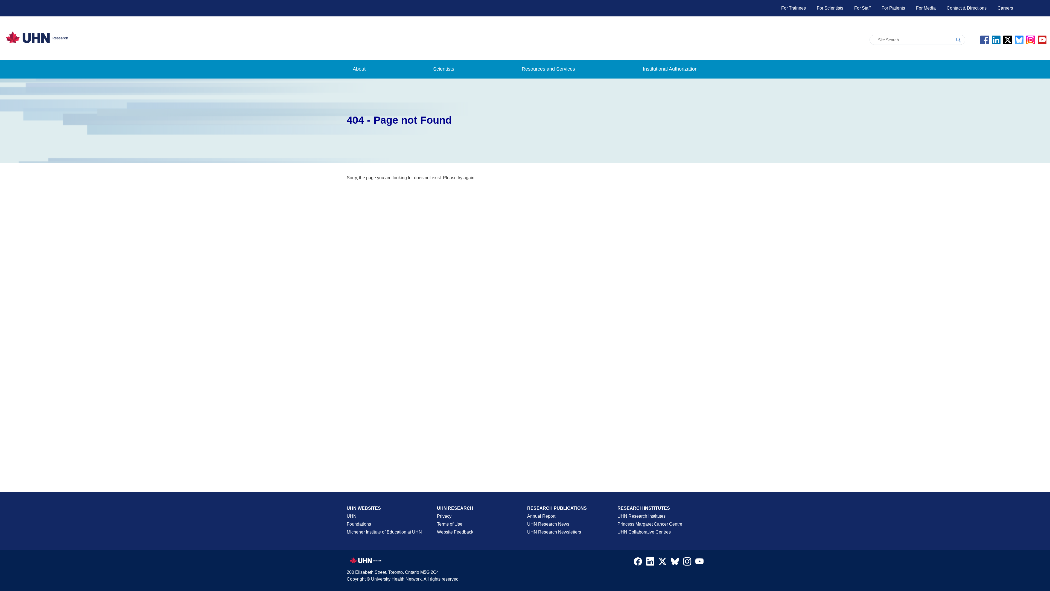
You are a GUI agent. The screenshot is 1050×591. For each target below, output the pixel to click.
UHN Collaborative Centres (644, 532)
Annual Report (541, 516)
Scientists (443, 69)
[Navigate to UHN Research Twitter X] (662, 563)
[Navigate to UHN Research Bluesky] (675, 562)
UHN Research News (548, 524)
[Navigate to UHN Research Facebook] (638, 563)
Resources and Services (548, 69)
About (359, 69)
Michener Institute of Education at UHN (384, 532)
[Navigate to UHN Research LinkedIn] (650, 563)
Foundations (359, 524)
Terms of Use (449, 524)
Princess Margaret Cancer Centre (649, 524)
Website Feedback (455, 532)
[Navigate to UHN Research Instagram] (687, 563)
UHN (352, 516)
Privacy (444, 516)
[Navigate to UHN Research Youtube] (699, 563)
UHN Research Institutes (641, 516)
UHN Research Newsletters (554, 532)
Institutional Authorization (670, 69)
